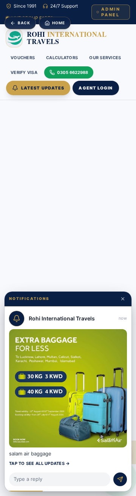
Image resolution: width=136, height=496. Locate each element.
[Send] (120, 479)
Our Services (105, 57)
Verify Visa (24, 72)
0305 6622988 (72, 72)
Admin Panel (111, 11)
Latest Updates (42, 88)
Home (58, 22)
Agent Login (96, 88)
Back (24, 22)
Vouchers (23, 57)
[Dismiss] (123, 299)
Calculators (62, 57)
